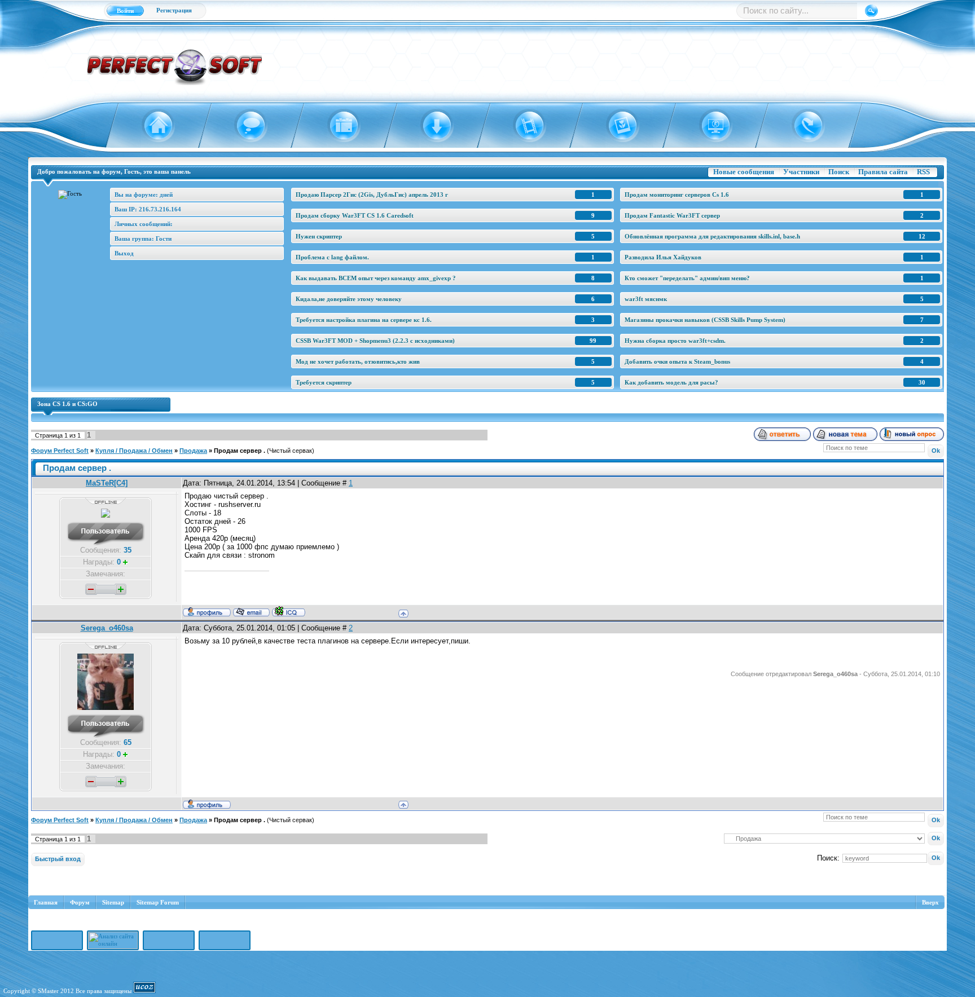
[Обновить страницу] (801, 125)
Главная (46, 902)
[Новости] (337, 125)
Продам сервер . (239, 450)
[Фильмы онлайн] (523, 125)
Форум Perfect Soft (60, 450)
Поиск (838, 171)
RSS (923, 171)
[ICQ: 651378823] (288, 611)
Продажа (193, 450)
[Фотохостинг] (615, 125)
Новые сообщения (743, 171)
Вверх (930, 902)
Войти (125, 10)
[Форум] (244, 125)
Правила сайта (883, 171)
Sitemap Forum (158, 902)
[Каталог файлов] (430, 125)
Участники (801, 171)
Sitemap (113, 902)
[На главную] (151, 125)
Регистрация (174, 10)
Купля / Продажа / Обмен (134, 450)
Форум (80, 902)
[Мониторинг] (709, 125)
